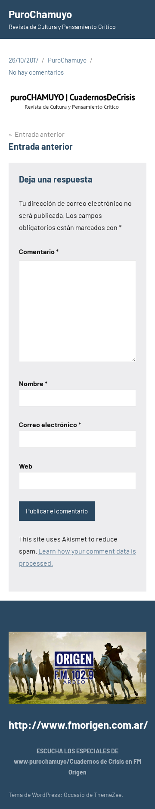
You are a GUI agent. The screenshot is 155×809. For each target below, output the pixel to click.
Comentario (39, 251)
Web (25, 466)
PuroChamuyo (40, 14)
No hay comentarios (36, 72)
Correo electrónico (50, 424)
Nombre (33, 383)
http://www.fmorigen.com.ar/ (78, 724)
